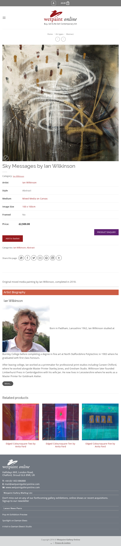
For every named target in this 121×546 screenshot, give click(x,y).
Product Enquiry (106, 232)
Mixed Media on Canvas (35, 198)
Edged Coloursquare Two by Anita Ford (20, 445)
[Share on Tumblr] (59, 258)
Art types (59, 34)
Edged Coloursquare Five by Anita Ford (100, 445)
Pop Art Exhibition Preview (14, 514)
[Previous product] (63, 39)
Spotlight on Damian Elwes (14, 520)
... (51, 542)
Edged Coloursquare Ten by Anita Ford (60, 445)
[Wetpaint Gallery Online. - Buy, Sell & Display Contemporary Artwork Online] (60, 17)
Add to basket (13, 238)
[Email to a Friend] (40, 258)
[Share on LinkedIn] (52, 258)
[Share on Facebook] (27, 258)
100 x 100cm (28, 206)
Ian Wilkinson (18, 176)
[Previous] (2, 428)
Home (50, 34)
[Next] (118, 428)
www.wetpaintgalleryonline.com (23, 487)
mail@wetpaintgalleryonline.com (22, 484)
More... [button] (8, 383)
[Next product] (57, 39)
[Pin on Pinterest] (46, 258)
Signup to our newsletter (15, 500)
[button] (65, 3)
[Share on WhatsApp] (21, 258)
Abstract (70, 34)
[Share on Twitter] (34, 258)
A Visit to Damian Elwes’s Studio (17, 526)
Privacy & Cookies (63, 542)
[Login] (53, 3)
